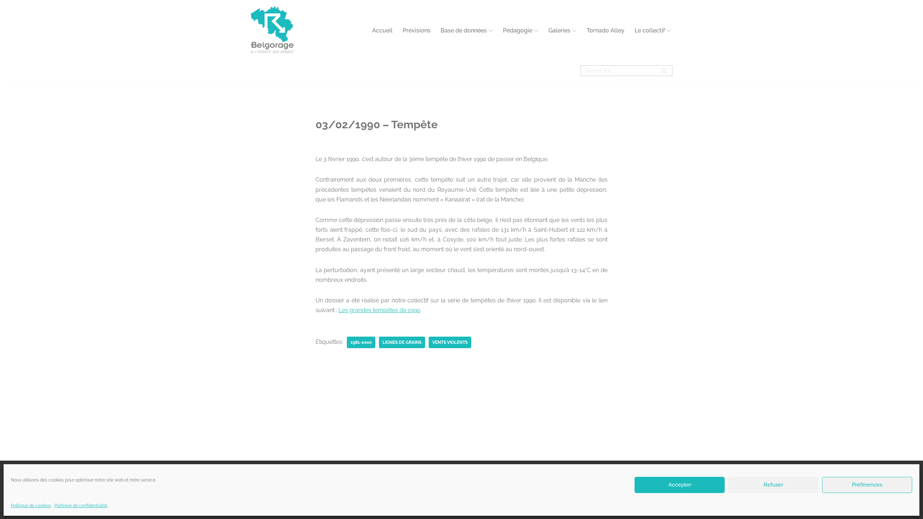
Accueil (382, 30)
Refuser (773, 485)
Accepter (679, 485)
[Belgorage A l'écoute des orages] (272, 30)
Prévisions (416, 30)
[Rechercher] (664, 70)
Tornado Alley (605, 30)
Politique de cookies (31, 505)
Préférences (867, 485)
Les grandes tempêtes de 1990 (379, 310)
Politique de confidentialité (80, 505)
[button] (491, 30)
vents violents (450, 342)
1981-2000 (361, 342)
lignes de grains (402, 342)
